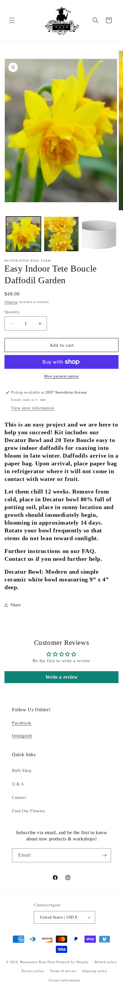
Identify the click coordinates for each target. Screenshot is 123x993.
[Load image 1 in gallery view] (23, 234)
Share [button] (15, 605)
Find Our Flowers (28, 811)
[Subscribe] (104, 855)
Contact (19, 797)
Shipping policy (94, 971)
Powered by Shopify (72, 961)
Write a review (61, 677)
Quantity (12, 312)
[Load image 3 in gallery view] (99, 234)
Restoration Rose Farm (38, 961)
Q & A (18, 784)
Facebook (22, 723)
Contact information (64, 980)
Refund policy (106, 962)
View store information (32, 408)
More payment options (61, 376)
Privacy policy (32, 971)
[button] (12, 20)
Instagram (22, 735)
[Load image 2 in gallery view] (61, 234)
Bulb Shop (21, 770)
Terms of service (63, 971)
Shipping (10, 302)
